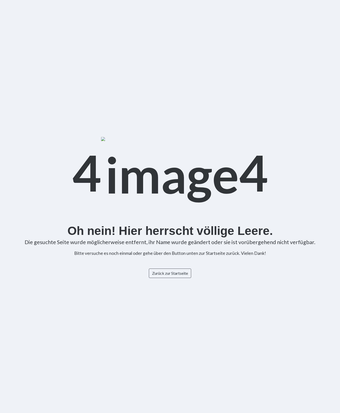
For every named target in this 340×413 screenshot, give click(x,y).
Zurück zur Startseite (170, 273)
